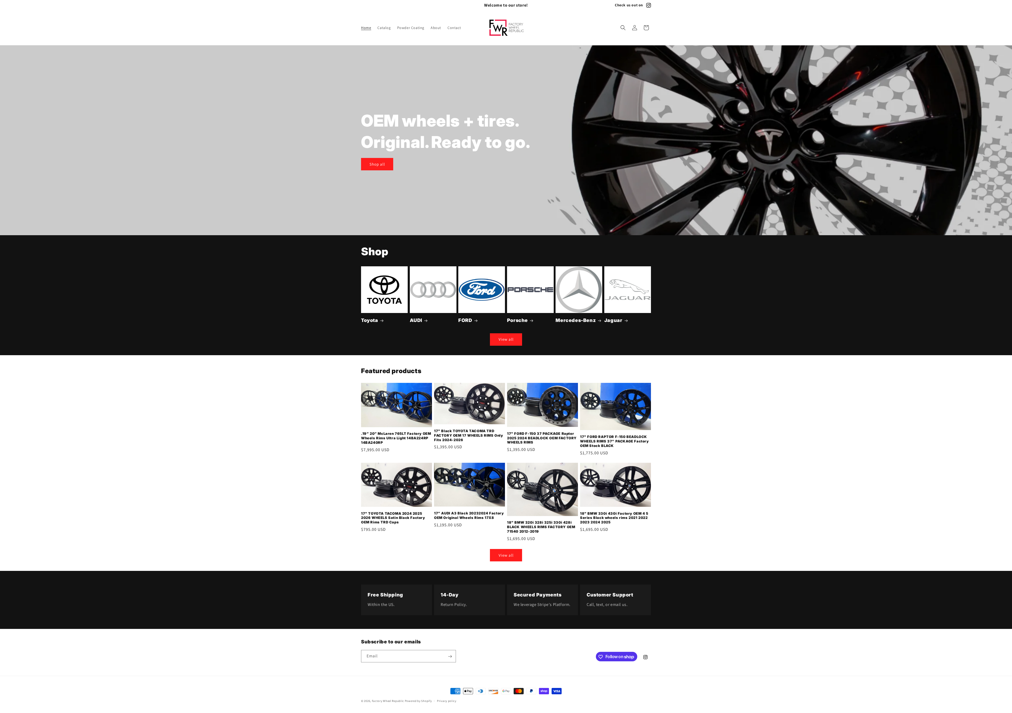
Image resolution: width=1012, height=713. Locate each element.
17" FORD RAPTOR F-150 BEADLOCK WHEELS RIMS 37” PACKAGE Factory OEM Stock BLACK (614, 441)
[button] (623, 27)
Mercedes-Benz (576, 320)
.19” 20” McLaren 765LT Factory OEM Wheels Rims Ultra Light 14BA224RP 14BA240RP (396, 438)
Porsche (517, 320)
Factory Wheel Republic (388, 701)
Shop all (377, 163)
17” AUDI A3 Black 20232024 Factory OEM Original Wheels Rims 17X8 (469, 515)
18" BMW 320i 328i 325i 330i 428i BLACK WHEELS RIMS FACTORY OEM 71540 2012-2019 (541, 526)
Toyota (369, 320)
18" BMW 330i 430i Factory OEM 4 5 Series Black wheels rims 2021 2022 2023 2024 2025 (614, 517)
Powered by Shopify (418, 701)
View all (506, 339)
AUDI (416, 320)
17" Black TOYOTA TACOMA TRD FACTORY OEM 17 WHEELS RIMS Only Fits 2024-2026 (468, 435)
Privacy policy (446, 700)
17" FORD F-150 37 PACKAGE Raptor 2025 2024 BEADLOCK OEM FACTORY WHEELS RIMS (542, 438)
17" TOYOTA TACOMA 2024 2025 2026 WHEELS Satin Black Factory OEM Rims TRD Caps (393, 517)
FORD (465, 320)
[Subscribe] (450, 656)
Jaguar (613, 320)
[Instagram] (648, 5)
